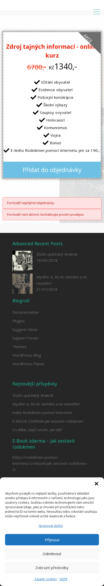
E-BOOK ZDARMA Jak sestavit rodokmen (47, 421)
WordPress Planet (28, 363)
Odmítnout (52, 553)
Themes (19, 346)
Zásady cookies (45, 579)
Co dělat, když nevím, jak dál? (37, 429)
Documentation (25, 312)
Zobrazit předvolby (52, 567)
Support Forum (25, 337)
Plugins (18, 320)
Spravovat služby (51, 526)
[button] (96, 483)
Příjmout (52, 539)
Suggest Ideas (25, 329)
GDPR (63, 579)
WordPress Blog (26, 355)
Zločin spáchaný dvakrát (56, 254)
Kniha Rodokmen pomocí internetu (42, 412)
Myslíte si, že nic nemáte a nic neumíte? (46, 403)
